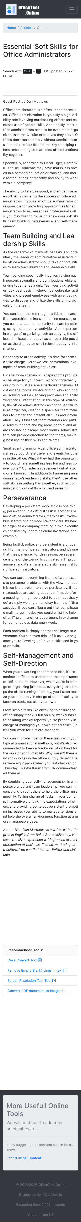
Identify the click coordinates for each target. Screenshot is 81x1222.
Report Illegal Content (23, 1158)
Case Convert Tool (22, 960)
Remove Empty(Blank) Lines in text (35, 970)
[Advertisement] (40, 900)
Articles (26, 28)
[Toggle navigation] (72, 9)
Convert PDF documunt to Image (34, 991)
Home (11, 28)
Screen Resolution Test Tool (29, 980)
